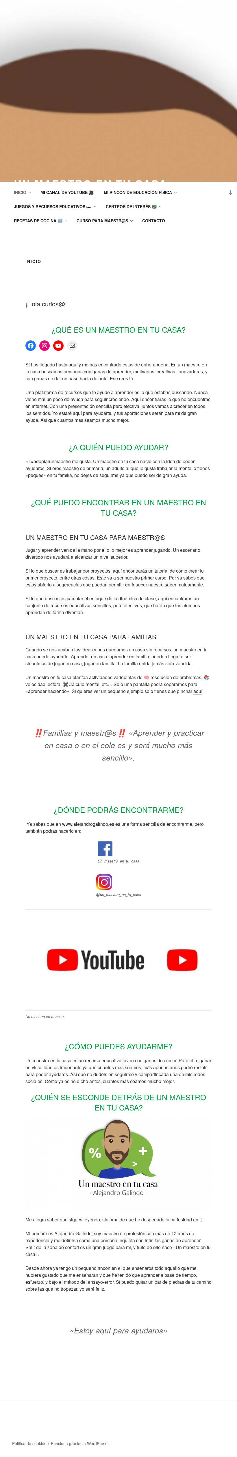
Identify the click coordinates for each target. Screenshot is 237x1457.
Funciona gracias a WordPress (79, 1443)
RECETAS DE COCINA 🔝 (38, 220)
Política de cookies (29, 1443)
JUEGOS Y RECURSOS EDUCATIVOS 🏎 (53, 206)
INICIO (20, 192)
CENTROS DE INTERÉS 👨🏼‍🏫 (131, 206)
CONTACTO (153, 220)
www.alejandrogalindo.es (88, 824)
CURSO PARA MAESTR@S (102, 220)
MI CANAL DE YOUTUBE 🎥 (67, 192)
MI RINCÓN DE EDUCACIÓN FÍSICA (138, 192)
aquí (197, 691)
